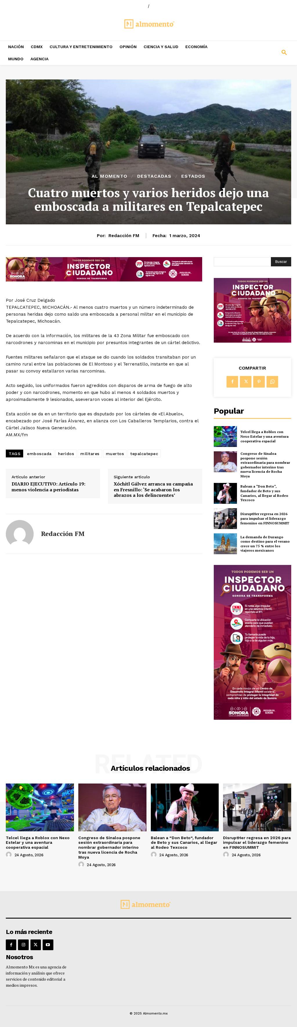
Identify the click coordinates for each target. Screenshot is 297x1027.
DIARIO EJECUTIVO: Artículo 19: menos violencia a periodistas (48, 486)
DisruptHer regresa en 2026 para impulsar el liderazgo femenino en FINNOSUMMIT (264, 518)
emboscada (39, 453)
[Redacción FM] (20, 534)
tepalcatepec (144, 453)
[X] (245, 382)
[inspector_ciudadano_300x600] (252, 718)
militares (89, 453)
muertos (115, 453)
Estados (193, 176)
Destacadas (154, 176)
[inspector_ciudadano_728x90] (104, 279)
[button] (260, 53)
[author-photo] (9, 855)
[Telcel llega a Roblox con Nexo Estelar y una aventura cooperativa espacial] (225, 436)
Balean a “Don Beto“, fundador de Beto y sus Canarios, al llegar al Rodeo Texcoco (264, 493)
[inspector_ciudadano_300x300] (252, 341)
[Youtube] (48, 944)
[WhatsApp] (272, 382)
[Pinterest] (259, 382)
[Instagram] (23, 944)
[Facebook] (232, 382)
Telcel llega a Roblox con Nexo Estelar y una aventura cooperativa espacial (264, 436)
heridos (66, 453)
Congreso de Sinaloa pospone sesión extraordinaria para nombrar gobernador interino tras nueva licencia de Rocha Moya (265, 464)
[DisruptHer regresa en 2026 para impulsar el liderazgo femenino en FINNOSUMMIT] (225, 518)
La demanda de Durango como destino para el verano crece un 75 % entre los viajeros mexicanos (265, 544)
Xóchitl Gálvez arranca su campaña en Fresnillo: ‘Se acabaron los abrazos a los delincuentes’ (153, 489)
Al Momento (109, 176)
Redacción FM (123, 235)
